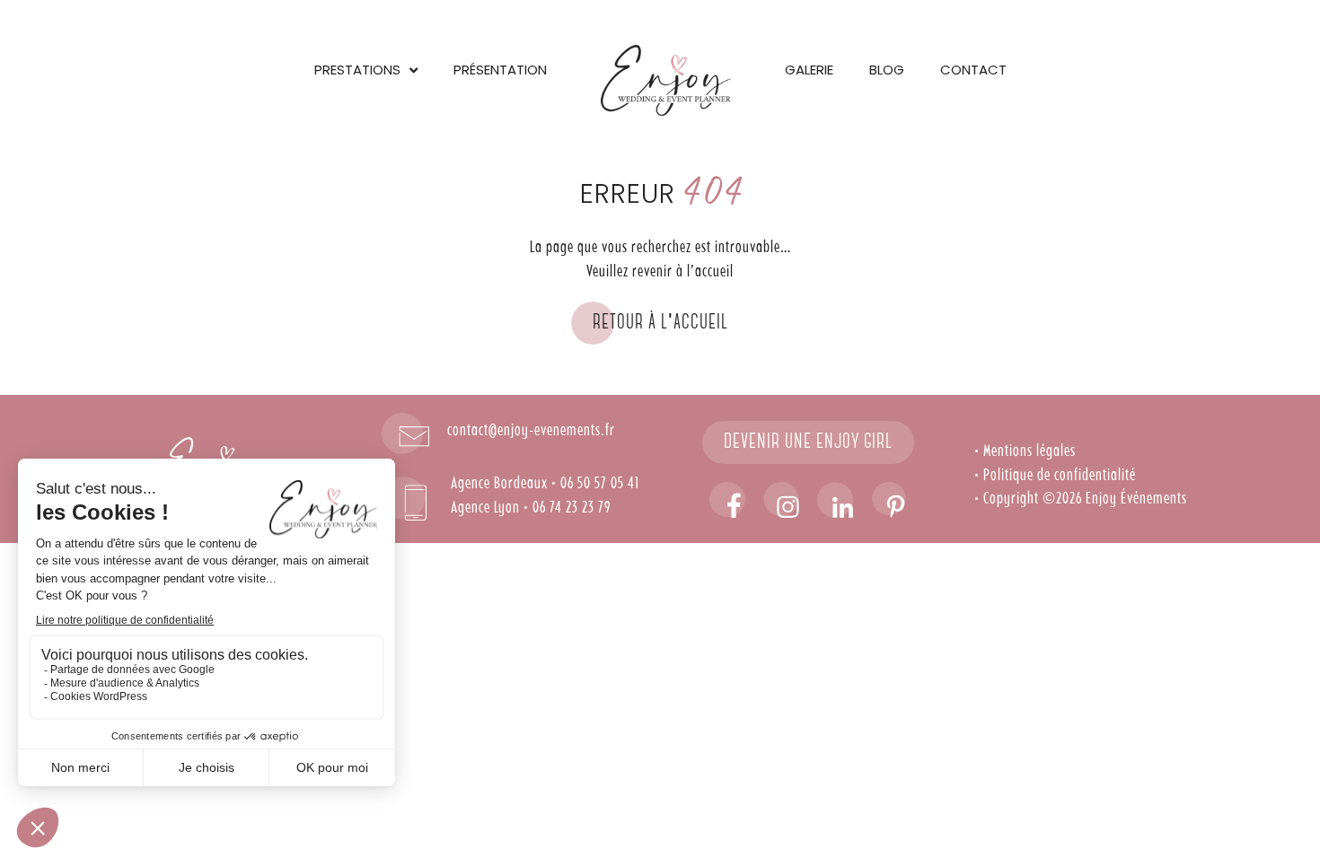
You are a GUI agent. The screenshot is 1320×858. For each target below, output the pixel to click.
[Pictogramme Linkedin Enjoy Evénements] (835, 500)
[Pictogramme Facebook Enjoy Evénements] (727, 500)
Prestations (357, 69)
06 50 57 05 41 (599, 484)
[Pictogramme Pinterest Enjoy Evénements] (889, 500)
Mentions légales (1029, 451)
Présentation (500, 69)
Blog (886, 69)
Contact (973, 69)
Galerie (809, 69)
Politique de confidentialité (1059, 476)
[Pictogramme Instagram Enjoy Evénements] (781, 500)
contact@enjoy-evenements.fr (531, 431)
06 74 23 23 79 (571, 508)
